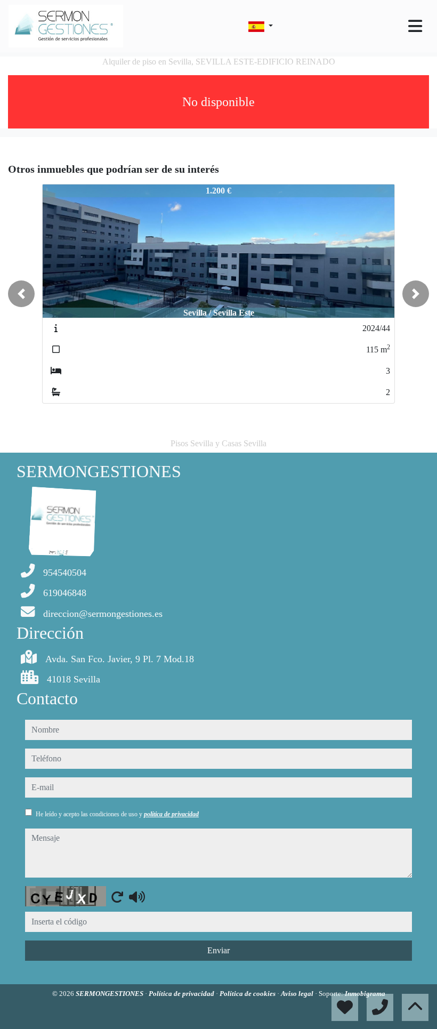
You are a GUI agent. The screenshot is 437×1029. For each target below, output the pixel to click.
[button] (21, 293)
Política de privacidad (182, 994)
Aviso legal (298, 994)
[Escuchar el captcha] (136, 896)
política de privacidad (171, 814)
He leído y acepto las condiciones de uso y (117, 814)
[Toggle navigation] (415, 26)
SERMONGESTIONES (110, 994)
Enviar (218, 950)
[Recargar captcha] (117, 896)
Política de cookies (248, 994)
